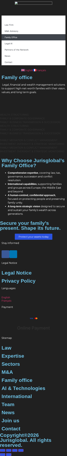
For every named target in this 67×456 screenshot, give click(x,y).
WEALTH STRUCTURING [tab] (14, 114)
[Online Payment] (33, 318)
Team (8, 404)
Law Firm (9, 25)
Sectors (11, 364)
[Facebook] (5, 254)
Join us (10, 420)
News (7, 56)
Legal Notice (17, 273)
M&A (7, 372)
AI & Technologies (23, 388)
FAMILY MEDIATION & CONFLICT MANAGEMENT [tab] (28, 140)
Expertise (13, 356)
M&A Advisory (11, 31)
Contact (8, 62)
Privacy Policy (19, 281)
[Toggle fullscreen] (8, 450)
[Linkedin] (13, 254)
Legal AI (8, 43)
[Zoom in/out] (2, 450)
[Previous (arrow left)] (2, 454)
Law (6, 348)
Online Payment (33, 328)
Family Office (11, 37)
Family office (17, 380)
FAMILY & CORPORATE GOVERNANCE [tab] (22, 118)
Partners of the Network (17, 49)
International (17, 396)
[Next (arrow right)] (8, 454)
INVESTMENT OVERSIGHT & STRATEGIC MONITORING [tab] (32, 143)
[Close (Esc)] (21, 450)
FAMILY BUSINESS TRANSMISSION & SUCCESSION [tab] (30, 122)
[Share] (14, 450)
